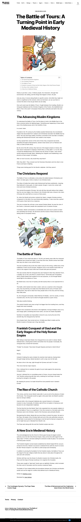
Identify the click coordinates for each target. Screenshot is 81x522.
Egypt (40, 3)
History (7, 508)
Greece (46, 3)
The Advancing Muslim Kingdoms (30, 79)
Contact (20, 499)
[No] (79, 520)
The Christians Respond (28, 81)
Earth (22, 3)
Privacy (13, 499)
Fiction (18, 3)
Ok (69, 520)
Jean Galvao (28, 477)
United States (68, 3)
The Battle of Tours (26, 83)
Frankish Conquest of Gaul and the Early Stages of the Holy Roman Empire (41, 85)
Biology (28, 3)
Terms (7, 499)
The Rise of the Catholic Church (30, 87)
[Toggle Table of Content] (58, 77)
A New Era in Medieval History (29, 89)
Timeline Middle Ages (40, 11)
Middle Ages (59, 3)
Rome (52, 3)
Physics (34, 3)
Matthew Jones (27, 473)
